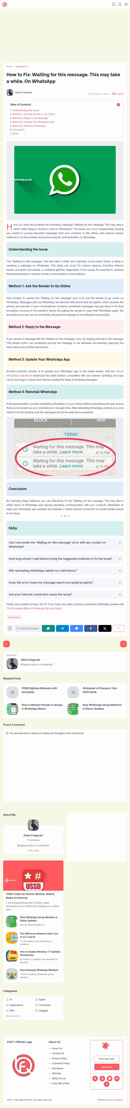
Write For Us (59, 1078)
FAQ (12, 1010)
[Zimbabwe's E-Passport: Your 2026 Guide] (73, 697)
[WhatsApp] (48, 628)
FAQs (15, 133)
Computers (45, 1005)
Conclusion (18, 129)
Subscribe (106, 1067)
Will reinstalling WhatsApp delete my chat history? (43, 570)
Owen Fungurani (30, 659)
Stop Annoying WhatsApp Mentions (39, 970)
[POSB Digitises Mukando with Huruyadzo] (12, 697)
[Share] (119, 628)
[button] (117, 94)
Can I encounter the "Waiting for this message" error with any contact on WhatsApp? (57, 544)
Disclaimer (57, 1068)
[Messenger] (76, 628)
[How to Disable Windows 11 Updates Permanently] (12, 961)
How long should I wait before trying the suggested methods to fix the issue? (60, 558)
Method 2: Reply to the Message (30, 118)
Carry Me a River (61, 1083)
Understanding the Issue (26, 110)
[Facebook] (90, 628)
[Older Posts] (6, 644)
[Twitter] (104, 628)
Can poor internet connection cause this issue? (40, 594)
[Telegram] (62, 628)
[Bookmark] (10, 629)
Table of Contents (20, 104)
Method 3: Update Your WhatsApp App (33, 122)
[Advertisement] (65, 34)
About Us (57, 1048)
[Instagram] (117, 1078)
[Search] (120, 4)
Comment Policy (61, 1063)
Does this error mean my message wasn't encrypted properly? (51, 582)
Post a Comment (29, 628)
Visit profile (33, 850)
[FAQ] (4, 4)
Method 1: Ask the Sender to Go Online (34, 114)
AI (11, 999)
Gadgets (43, 1010)
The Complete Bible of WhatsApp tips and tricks (34, 608)
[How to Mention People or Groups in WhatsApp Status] (12, 714)
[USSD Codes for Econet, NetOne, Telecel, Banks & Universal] (33, 889)
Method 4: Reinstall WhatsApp (29, 125)
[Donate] (106, 1084)
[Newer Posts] (123, 644)
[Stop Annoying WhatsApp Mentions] (12, 979)
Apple (42, 999)
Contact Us (58, 1053)
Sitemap (56, 1073)
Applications (15, 617)
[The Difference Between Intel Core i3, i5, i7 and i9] (12, 943)
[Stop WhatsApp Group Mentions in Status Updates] (73, 714)
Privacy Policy (59, 1058)
